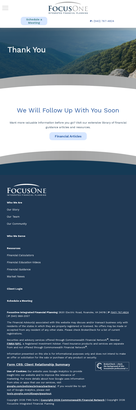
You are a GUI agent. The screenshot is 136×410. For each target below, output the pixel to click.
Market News (16, 276)
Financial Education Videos (24, 262)
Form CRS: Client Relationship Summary (38, 364)
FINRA (10, 343)
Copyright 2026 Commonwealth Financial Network (72, 399)
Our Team (13, 216)
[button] (34, 21)
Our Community (17, 223)
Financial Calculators (20, 255)
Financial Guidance (19, 269)
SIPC (18, 343)
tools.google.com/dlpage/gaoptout (29, 393)
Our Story (13, 209)
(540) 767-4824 (102, 21)
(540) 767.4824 (120, 312)
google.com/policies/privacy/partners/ (31, 386)
